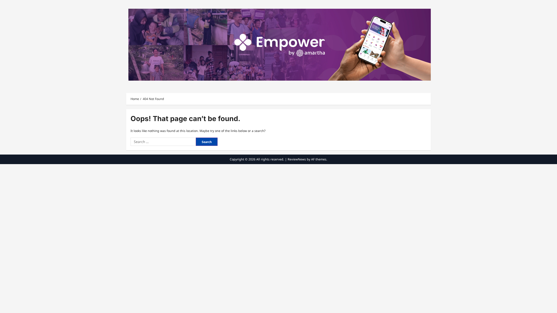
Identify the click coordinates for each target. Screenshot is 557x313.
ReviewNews (297, 159)
